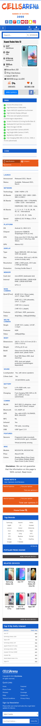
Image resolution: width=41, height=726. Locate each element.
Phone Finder (19, 510)
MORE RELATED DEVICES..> (28, 619)
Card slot (6, 276)
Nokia (31, 523)
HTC (31, 534)
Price (5, 454)
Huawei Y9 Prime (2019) (10, 652)
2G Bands (7, 195)
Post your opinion (26, 486)
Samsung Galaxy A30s (10, 649)
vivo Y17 (6, 633)
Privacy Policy (25, 698)
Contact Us (24, 695)
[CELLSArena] (20, 6)
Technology (8, 192)
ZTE (9, 536)
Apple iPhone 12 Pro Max (10, 646)
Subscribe (34, 721)
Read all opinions (9, 486)
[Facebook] (31, 92)
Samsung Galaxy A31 (10, 642)
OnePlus (31, 539)
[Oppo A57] (31, 599)
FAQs (4, 695)
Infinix (9, 539)
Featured (23, 686)
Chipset (6, 232)
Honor (20, 528)
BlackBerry (20, 531)
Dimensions (8, 342)
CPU (5, 237)
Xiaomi (20, 523)
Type (5, 252)
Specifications (9, 161)
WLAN (5, 404)
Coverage (23, 692)
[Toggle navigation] (3, 28)
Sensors (6, 437)
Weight (6, 347)
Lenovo (9, 528)
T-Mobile (20, 542)
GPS (5, 413)
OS (4, 228)
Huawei (31, 525)
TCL (20, 539)
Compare (26, 161)
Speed (5, 219)
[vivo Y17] (20, 574)
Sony (20, 534)
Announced (8, 178)
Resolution (7, 263)
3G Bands (7, 201)
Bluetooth (7, 410)
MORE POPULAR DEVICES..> (28, 556)
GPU (5, 244)
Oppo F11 (6, 661)
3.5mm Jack (8, 376)
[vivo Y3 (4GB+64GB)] (20, 599)
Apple (9, 525)
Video (5, 316)
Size (5, 257)
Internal (6, 279)
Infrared (6, 422)
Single (5, 325)
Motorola (31, 528)
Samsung (9, 523)
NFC (5, 419)
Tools (22, 689)
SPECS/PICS (11, 92)
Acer (9, 531)
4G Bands (7, 210)
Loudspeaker (8, 373)
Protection (7, 268)
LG (20, 525)
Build (5, 351)
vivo (9, 534)
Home (4, 686)
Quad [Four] (8, 294)
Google (9, 542)
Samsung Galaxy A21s (10, 636)
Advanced (34, 35)
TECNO (31, 536)
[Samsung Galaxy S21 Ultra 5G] (31, 574)
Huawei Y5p (7, 655)
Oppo (31, 531)
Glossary (5, 692)
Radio (5, 426)
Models (6, 450)
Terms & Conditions (9, 698)
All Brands (34, 546)
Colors (6, 457)
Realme (20, 536)
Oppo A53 (7, 639)
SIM (4, 356)
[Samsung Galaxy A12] (9, 574)
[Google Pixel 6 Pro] (9, 599)
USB (5, 429)
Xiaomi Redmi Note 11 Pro (11, 658)
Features (6, 312)
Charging (7, 393)
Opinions (8, 165)
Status (5, 182)
